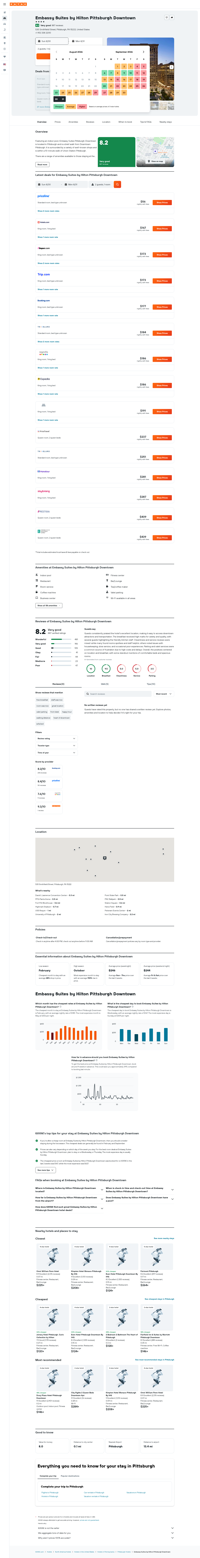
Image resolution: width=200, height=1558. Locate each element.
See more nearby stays (164, 1238)
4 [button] (69, 73)
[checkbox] (49, 770)
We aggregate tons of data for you (54, 1533)
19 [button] (76, 86)
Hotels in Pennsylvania (105, 1552)
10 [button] (63, 79)
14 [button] (89, 79)
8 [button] (95, 73)
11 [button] (69, 79)
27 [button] (82, 92)
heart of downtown (62, 718)
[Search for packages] (4, 29)
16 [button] (56, 86)
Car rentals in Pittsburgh (94, 1492)
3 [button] (63, 73)
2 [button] (56, 73)
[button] (5, 4)
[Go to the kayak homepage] (18, 4)
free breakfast (42, 700)
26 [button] (76, 92)
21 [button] (89, 86)
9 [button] (56, 79)
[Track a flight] (4, 49)
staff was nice (56, 700)
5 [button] (76, 73)
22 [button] (95, 86)
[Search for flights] (4, 12)
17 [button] (63, 86)
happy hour (67, 712)
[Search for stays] (4, 18)
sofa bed (40, 724)
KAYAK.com (39, 1552)
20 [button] (82, 86)
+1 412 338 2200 (43, 32)
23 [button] (56, 92)
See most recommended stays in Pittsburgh (154, 1359)
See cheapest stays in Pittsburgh (159, 1299)
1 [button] (95, 66)
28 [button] (89, 92)
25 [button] (69, 92)
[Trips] (4, 56)
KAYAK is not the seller (48, 1528)
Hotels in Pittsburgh (49, 1496)
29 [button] (95, 92)
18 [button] (69, 86)
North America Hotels (63, 1552)
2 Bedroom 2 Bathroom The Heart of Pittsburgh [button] (122, 1336)
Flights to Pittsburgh (50, 1492)
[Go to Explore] (4, 43)
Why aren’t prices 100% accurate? (54, 1537)
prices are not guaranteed (89, 1520)
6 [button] (82, 73)
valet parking (41, 712)
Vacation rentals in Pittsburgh (96, 1496)
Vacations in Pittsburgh (136, 1492)
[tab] (58, 683)
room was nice (42, 706)
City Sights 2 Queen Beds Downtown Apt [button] (82, 1394)
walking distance (43, 718)
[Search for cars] (4, 24)
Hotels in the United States (84, 1552)
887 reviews (57, 25)
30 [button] (56, 99)
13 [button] (82, 79)
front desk (54, 712)
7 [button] (89, 73)
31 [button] (63, 99)
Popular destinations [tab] (70, 1476)
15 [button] (96, 79)
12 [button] (76, 79)
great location (57, 706)
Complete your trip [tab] (48, 1476)
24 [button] (63, 92)
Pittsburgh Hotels (124, 1552)
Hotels (49, 1552)
